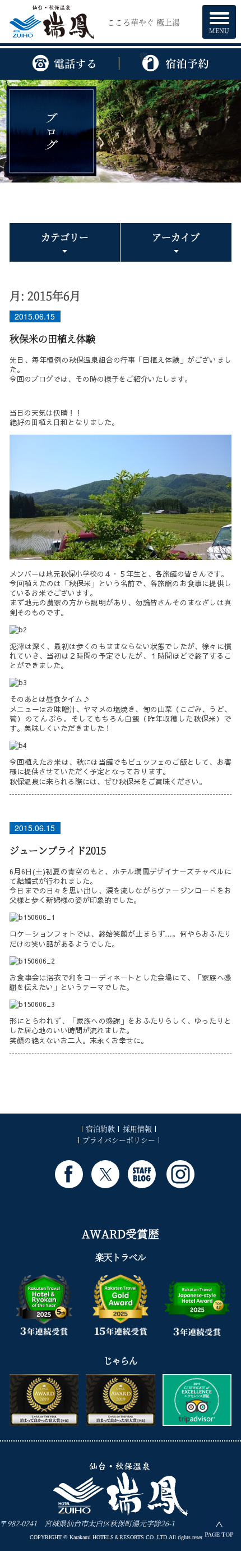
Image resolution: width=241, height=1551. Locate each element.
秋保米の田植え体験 (52, 338)
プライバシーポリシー (118, 1139)
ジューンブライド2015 (58, 850)
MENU (219, 30)
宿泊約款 (100, 1128)
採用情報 (137, 1128)
